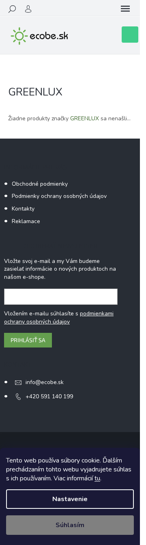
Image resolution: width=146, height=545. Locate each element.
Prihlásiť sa (28, 340)
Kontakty (23, 209)
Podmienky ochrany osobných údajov (59, 196)
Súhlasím (70, 525)
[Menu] (125, 9)
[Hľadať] (12, 8)
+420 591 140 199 (49, 396)
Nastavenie (70, 499)
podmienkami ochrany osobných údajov (59, 318)
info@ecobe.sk (45, 382)
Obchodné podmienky (40, 184)
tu (97, 478)
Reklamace (26, 221)
